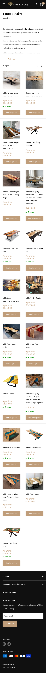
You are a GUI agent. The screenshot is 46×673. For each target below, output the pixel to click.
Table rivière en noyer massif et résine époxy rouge (11, 195)
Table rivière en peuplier (8, 395)
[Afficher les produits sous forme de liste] (42, 66)
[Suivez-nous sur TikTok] (9, 644)
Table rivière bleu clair (34, 448)
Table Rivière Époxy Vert (10, 545)
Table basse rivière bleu (11, 448)
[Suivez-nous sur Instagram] (4, 644)
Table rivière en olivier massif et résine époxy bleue (11, 497)
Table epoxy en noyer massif (10, 249)
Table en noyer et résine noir (34, 249)
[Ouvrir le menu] (4, 4)
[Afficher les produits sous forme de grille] (38, 66)
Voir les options (11, 112)
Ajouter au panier (34, 218)
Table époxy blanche (33, 494)
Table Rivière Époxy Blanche (33, 144)
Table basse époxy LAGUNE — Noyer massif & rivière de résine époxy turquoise (34, 398)
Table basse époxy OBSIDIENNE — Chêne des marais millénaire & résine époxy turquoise (34, 197)
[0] (41, 4)
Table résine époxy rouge (32, 345)
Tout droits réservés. (9, 667)
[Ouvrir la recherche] (36, 4)
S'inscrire (10, 624)
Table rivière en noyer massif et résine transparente (11, 145)
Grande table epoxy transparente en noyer (34, 94)
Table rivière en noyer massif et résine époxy (11, 94)
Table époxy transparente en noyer (11, 299)
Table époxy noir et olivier (10, 345)
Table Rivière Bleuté (33, 298)
